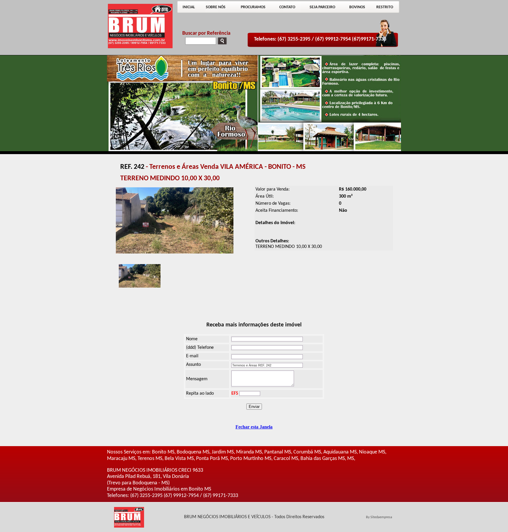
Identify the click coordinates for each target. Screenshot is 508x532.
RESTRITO (384, 7)
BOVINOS (357, 7)
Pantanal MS (277, 452)
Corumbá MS (307, 452)
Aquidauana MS (340, 452)
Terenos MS (150, 458)
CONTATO (287, 7)
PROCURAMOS (253, 7)
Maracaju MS (121, 458)
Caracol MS (286, 458)
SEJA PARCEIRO (322, 7)
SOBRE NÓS (215, 7)
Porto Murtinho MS (250, 458)
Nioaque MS (372, 452)
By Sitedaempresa (379, 517)
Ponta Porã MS (212, 458)
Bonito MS (163, 452)
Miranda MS (249, 452)
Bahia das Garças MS (322, 458)
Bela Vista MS (179, 458)
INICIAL (189, 7)
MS (350, 458)
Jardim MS (223, 452)
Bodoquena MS (193, 452)
